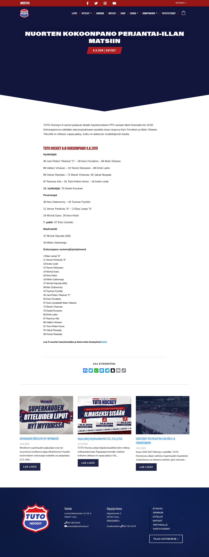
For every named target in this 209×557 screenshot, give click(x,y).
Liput (74, 13)
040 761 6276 (129, 526)
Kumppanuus (149, 13)
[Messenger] (101, 370)
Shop (123, 13)
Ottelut (86, 13)
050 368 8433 (73, 523)
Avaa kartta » (113, 520)
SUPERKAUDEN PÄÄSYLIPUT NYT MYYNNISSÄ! (39, 439)
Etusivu (158, 509)
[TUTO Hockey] (28, 13)
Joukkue (100, 13)
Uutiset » (181, 3)
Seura (133, 13)
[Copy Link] (124, 370)
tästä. (104, 342)
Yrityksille (160, 525)
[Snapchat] (113, 370)
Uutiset (112, 13)
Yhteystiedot (169, 13)
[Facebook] (85, 370)
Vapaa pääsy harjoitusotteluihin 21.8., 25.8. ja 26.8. (100, 439)
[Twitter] (90, 370)
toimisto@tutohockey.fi (77, 526)
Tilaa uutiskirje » (166, 539)
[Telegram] (107, 370)
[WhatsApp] (96, 370)
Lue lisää (30, 466)
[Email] (118, 370)
